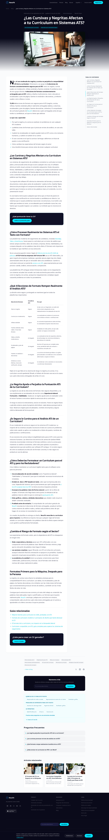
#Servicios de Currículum (30, 665)
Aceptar (89, 835)
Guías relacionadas (92, 127)
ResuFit (29, 111)
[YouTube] (17, 806)
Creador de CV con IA (36, 800)
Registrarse (98, 2)
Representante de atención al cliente (56, 699)
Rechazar (79, 835)
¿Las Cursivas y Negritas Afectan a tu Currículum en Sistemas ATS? (94, 81)
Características (53, 2)
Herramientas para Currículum (32, 27)
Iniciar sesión (88, 2)
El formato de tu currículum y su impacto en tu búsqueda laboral (33, 623)
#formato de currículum (61, 662)
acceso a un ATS (37, 263)
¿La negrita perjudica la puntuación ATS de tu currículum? (45, 733)
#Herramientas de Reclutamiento (32, 662)
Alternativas (59, 808)
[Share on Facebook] (83, 669)
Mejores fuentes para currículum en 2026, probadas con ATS (32, 615)
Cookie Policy (20, 837)
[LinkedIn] (7, 806)
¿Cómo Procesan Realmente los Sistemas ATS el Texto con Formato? (94, 87)
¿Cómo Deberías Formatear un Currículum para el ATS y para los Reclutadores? (94, 112)
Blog (66, 2)
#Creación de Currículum (47, 662)
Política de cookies (86, 805)
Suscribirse (70, 686)
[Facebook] (10, 806)
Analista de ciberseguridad (34, 705)
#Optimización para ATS (42, 660)
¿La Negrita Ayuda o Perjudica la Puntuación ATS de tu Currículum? (95, 99)
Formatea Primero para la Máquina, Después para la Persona (94, 122)
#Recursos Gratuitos (54, 660)
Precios (61, 2)
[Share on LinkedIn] (79, 669)
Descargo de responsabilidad (89, 808)
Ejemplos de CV (60, 800)
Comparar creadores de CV (63, 805)
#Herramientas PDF (66, 660)
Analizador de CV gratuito (38, 809)
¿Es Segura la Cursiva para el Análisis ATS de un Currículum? (94, 106)
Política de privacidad (87, 800)
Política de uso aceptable (87, 810)
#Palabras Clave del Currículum (76, 662)
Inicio (7, 8)
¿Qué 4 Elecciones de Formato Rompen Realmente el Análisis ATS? (95, 93)
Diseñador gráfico (73, 699)
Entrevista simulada (36, 802)
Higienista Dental (48, 705)
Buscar (71, 2)
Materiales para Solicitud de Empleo (49, 27)
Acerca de (83, 813)
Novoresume (50, 712)
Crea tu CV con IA (32, 719)
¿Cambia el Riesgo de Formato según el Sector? (95, 117)
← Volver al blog (28, 669)
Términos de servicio (86, 802)
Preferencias (69, 835)
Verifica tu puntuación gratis (22, 220)
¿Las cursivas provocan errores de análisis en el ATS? (43, 739)
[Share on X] (76, 669)
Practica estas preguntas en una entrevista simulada (40, 715)
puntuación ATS (48, 495)
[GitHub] (20, 806)
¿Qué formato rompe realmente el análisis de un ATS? (44, 744)
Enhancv (41, 712)
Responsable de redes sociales (35, 699)
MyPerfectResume (32, 712)
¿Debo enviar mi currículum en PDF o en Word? (42, 750)
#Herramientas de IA (29, 660)
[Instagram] (13, 806)
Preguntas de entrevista (62, 802)
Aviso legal (84, 815)
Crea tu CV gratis (19, 641)
